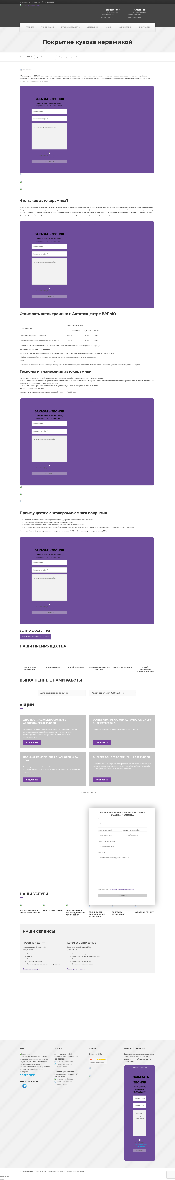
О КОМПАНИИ (125, 27)
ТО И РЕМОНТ (47, 27)
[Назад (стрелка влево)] (1, 1179)
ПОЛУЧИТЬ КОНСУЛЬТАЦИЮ (87, 224)
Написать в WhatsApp (65, 1061)
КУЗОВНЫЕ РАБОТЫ (70, 27)
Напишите (101, 852)
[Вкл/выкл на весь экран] (5, 1176)
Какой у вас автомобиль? (107, 841)
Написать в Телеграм (64, 1064)
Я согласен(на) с (116, 889)
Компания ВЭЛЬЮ (26, 57)
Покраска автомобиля (118, 913)
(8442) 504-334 (60, 1076)
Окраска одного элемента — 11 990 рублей (121, 757)
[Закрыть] (1, 1176)
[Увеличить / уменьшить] (8, 1176)
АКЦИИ (109, 27)
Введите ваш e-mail (105, 830)
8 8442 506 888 (49, 2)
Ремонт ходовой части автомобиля (30, 912)
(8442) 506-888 (60, 1059)
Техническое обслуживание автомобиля (97, 914)
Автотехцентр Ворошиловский (35, 637)
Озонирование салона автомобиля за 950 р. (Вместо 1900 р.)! (115, 729)
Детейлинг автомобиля (45, 57)
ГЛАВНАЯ (30, 27)
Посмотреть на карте (31, 969)
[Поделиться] (3, 1176)
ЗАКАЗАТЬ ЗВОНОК (140, 1067)
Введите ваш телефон (131, 830)
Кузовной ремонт (144, 912)
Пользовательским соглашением (53, 156)
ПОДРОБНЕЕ (27, 1075)
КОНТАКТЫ (144, 27)
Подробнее (32, 743)
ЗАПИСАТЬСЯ (87, 540)
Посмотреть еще (87, 792)
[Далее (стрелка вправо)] (3, 1179)
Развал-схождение (53, 911)
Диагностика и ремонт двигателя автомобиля (75, 913)
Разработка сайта (63, 1171)
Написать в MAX (61, 1066)
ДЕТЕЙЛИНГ (92, 27)
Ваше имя (101, 819)
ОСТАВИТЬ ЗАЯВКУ (87, 89)
